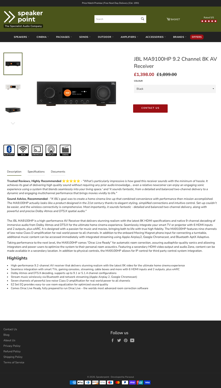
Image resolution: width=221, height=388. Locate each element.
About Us (9, 340)
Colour (138, 81)
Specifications (36, 172)
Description (14, 172)
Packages (63, 37)
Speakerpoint (102, 377)
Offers (197, 37)
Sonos (84, 37)
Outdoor (105, 37)
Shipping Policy (12, 357)
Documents (58, 172)
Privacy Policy (11, 346)
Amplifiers (129, 37)
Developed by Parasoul (122, 377)
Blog (6, 335)
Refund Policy (12, 351)
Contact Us (150, 108)
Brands (179, 37)
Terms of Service (13, 362)
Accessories (155, 37)
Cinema (42, 37)
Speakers (21, 37)
